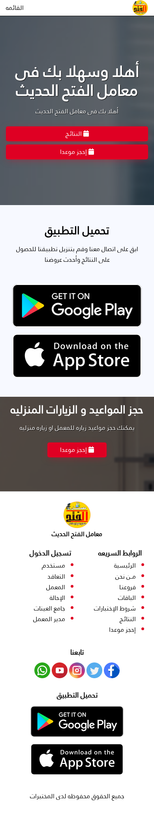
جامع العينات (49, 608)
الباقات (127, 598)
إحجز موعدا (74, 152)
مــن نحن (125, 576)
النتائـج (74, 134)
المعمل (55, 587)
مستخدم (53, 565)
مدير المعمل (49, 619)
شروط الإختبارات (115, 608)
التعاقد (56, 576)
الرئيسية (125, 565)
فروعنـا (127, 587)
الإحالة (57, 598)
